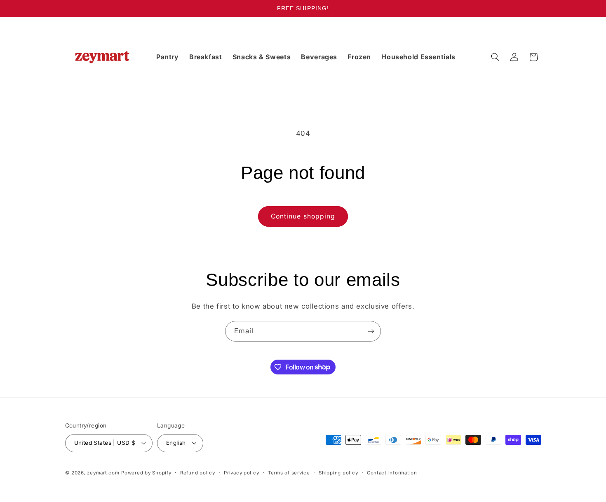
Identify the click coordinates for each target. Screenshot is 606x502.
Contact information (392, 473)
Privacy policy (241, 473)
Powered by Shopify (146, 473)
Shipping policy (338, 473)
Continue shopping (303, 216)
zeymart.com (103, 473)
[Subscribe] (371, 331)
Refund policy (197, 473)
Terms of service (289, 473)
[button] (495, 57)
